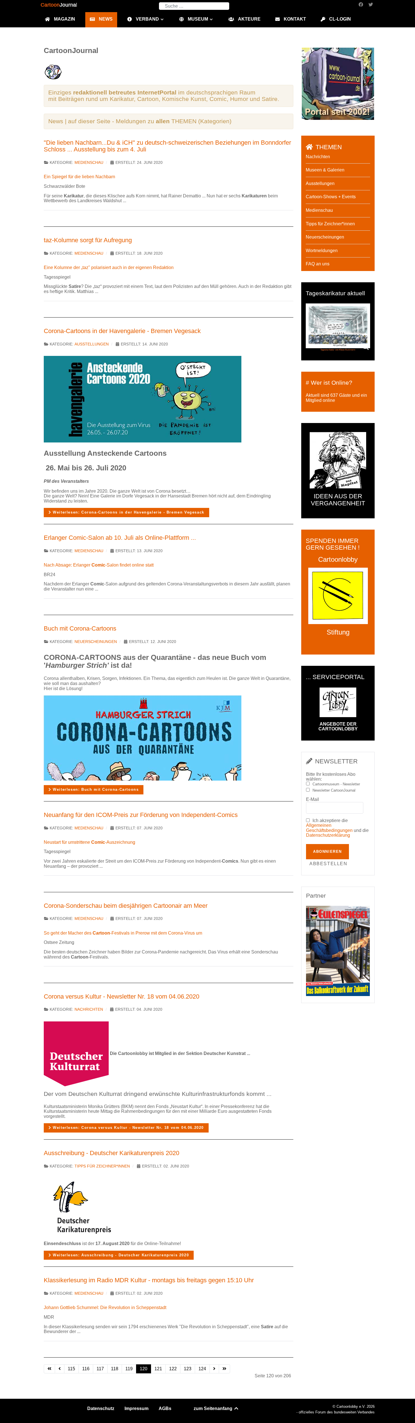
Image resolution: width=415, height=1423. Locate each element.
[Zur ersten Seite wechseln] (49, 1368)
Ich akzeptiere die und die (337, 828)
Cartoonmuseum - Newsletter (336, 784)
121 (158, 1368)
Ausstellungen (92, 344)
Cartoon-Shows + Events (331, 196)
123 (187, 1368)
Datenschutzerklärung (328, 835)
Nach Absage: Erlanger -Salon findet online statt (99, 565)
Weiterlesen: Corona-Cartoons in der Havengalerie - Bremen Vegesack (127, 512)
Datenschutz (100, 1408)
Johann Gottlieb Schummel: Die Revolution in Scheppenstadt (105, 1307)
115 (71, 1368)
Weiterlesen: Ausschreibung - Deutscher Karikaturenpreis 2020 (120, 1255)
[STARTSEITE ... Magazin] (338, 83)
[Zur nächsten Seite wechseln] (214, 1368)
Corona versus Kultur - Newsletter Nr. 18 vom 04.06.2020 (121, 996)
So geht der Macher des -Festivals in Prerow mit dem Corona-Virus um (123, 933)
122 (173, 1368)
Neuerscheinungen (96, 642)
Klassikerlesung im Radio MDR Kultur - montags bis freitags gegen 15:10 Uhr (149, 1280)
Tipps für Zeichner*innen (102, 1166)
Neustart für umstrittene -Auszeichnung (89, 842)
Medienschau (89, 162)
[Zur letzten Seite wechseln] (224, 1368)
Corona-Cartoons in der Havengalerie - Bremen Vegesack (122, 330)
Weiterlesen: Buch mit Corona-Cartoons (95, 789)
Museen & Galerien (325, 170)
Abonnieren (327, 851)
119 (129, 1368)
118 (114, 1368)
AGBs (165, 1408)
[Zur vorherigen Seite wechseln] (59, 1368)
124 (202, 1368)
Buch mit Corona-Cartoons (80, 628)
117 (100, 1368)
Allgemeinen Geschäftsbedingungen (329, 828)
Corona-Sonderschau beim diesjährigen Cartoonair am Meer (125, 905)
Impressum (136, 1408)
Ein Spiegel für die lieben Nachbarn (79, 176)
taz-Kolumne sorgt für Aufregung (88, 240)
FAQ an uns (317, 263)
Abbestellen (328, 863)
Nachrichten (89, 1009)
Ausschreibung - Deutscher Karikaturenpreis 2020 (111, 1153)
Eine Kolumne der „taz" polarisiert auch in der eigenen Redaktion (109, 267)
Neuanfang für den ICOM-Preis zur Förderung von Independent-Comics (141, 814)
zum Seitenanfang (213, 1408)
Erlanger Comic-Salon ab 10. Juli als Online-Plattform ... (120, 537)
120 (143, 1368)
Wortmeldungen (322, 250)
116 (85, 1368)
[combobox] (194, 6)
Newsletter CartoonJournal (334, 790)
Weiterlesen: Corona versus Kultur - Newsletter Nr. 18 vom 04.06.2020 (127, 1127)
